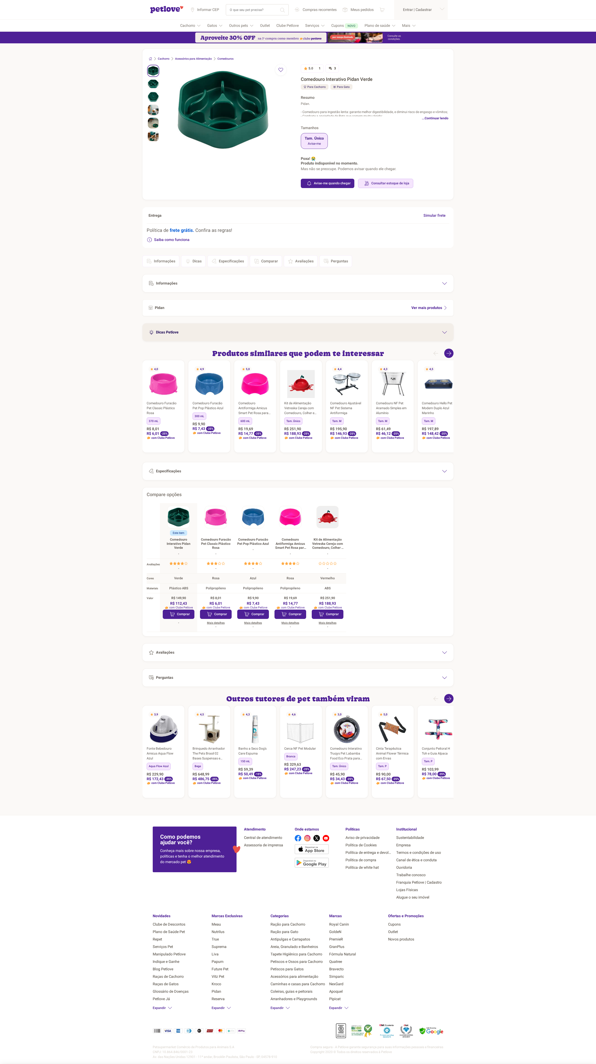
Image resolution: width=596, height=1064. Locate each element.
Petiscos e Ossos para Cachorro (297, 961)
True (215, 939)
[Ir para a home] (166, 12)
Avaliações (304, 261)
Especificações (231, 261)
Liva (215, 954)
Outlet (393, 932)
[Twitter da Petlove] (316, 838)
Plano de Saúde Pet (169, 932)
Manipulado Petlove (169, 954)
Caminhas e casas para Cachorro (298, 984)
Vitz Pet (218, 976)
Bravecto (336, 969)
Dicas (197, 261)
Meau (216, 924)
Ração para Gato (284, 932)
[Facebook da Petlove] (298, 838)
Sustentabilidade (410, 837)
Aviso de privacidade (362, 837)
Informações (164, 261)
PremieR (336, 939)
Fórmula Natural (342, 954)
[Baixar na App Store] (318, 850)
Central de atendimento (263, 837)
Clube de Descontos (169, 924)
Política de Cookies (361, 845)
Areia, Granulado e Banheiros (294, 946)
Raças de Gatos (166, 984)
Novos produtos (401, 939)
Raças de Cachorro (168, 976)
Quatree (335, 961)
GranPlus (336, 946)
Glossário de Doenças (171, 991)
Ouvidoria (404, 867)
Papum (218, 961)
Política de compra (360, 860)
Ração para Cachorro (288, 924)
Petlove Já (161, 999)
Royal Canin (339, 924)
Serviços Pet (163, 946)
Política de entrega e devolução (369, 852)
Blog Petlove (163, 969)
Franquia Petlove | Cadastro (419, 882)
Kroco (216, 984)
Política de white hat (362, 867)
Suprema (219, 946)
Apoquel (336, 991)
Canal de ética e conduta (416, 860)
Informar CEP (208, 9)
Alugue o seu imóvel (412, 897)
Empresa (403, 845)
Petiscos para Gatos (287, 969)
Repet (157, 939)
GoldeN (335, 932)
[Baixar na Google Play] (318, 863)
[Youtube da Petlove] (326, 838)
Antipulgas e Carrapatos (290, 939)
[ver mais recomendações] (449, 353)
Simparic (336, 976)
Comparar (269, 261)
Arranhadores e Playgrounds (294, 999)
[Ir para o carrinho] (382, 9)
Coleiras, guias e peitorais (291, 991)
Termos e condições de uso (418, 852)
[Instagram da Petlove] (307, 838)
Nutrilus (218, 932)
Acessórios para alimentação (294, 976)
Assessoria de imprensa (263, 845)
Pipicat (335, 999)
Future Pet (220, 969)
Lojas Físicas (407, 890)
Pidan (216, 991)
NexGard (336, 984)
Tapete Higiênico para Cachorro (296, 954)
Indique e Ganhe (166, 961)
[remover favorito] (280, 70)
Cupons (394, 924)
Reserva (218, 999)
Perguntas (339, 261)
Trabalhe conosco (411, 875)
